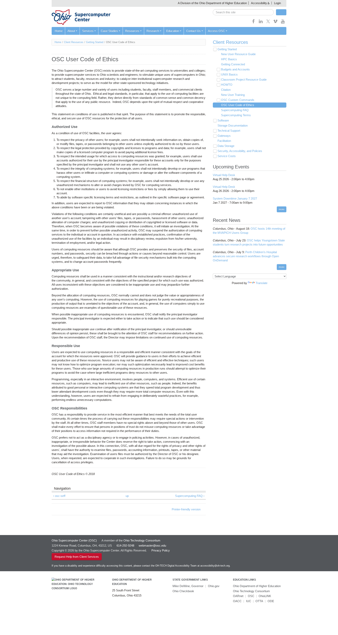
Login (277, 3)
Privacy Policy (160, 550)
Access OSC (216, 30)
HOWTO (226, 84)
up (127, 495)
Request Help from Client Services (77, 556)
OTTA (259, 601)
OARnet (238, 596)
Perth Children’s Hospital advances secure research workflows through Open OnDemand (246, 256)
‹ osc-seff (59, 495)
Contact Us (193, 30)
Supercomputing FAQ (235, 110)
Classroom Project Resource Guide (244, 79)
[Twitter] (268, 22)
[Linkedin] (260, 22)
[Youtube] (283, 22)
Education (172, 30)
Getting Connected (233, 64)
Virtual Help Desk (224, 175)
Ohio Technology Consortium (251, 591)
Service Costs (227, 156)
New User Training (233, 94)
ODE (271, 601)
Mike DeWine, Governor (188, 586)
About (71, 30)
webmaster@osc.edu (152, 545)
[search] (243, 12)
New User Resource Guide (238, 54)
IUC (248, 601)
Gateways (224, 135)
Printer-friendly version (186, 509)
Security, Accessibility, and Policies (240, 151)
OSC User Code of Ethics (237, 105)
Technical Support (229, 130)
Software (223, 120)
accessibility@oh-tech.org (215, 565)
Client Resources (73, 42)
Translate (261, 283)
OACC (237, 601)
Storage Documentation (233, 125)
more (281, 209)
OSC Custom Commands (237, 100)
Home (59, 30)
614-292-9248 (125, 545)
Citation (226, 89)
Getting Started (94, 42)
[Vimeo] (275, 22)
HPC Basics (229, 59)
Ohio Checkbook (183, 591)
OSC (251, 596)
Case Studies (109, 30)
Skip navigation (10, 3)
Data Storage (226, 146)
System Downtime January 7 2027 (235, 198)
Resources (132, 30)
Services (87, 30)
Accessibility (259, 3)
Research (153, 30)
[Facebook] (253, 22)
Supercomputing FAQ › (189, 495)
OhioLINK (265, 596)
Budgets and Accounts (235, 69)
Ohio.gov (213, 586)
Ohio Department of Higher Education (257, 586)
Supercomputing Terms (236, 115)
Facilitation (224, 140)
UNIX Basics (229, 74)
